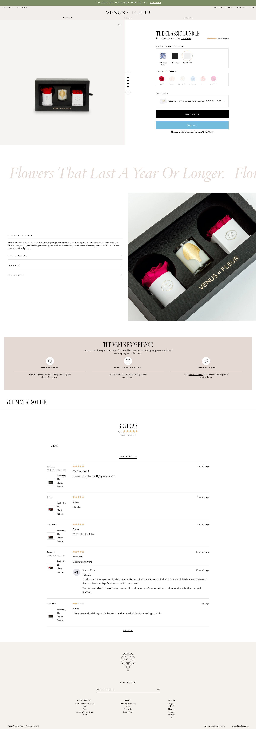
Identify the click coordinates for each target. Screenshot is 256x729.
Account (241, 8)
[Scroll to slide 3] (128, 84)
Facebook (171, 715)
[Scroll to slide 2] (128, 81)
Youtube (171, 712)
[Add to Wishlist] (119, 24)
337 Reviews (223, 38)
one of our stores (196, 374)
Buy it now (192, 125)
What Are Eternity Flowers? (84, 703)
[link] (218, 38)
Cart (251, 8)
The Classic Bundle (60, 483)
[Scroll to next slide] (128, 92)
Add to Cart (192, 114)
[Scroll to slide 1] (128, 78)
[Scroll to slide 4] (128, 87)
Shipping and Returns (128, 703)
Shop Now (155, 3)
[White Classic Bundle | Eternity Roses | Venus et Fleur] (128, 13)
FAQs (128, 706)
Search (229, 8)
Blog (84, 706)
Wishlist (218, 8)
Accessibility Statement (240, 726)
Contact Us (7, 8)
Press (84, 709)
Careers (84, 715)
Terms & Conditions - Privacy (214, 726)
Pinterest (171, 709)
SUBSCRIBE (157, 689)
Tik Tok (171, 706)
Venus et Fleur (18, 726)
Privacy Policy (128, 712)
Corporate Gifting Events (84, 712)
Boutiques (22, 8)
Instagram (171, 703)
